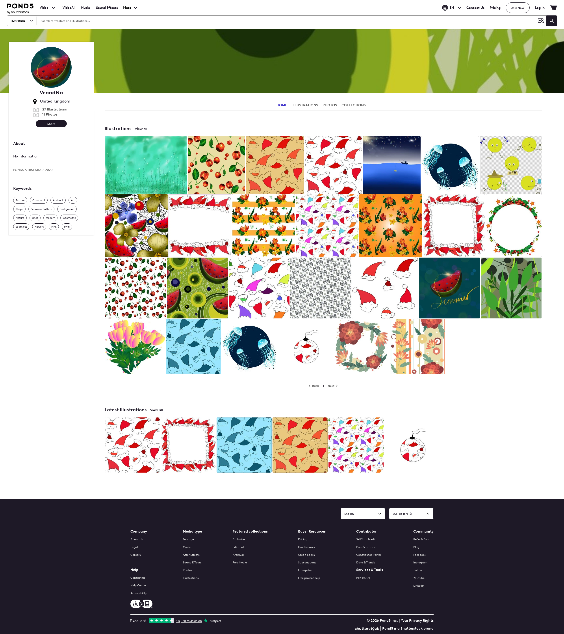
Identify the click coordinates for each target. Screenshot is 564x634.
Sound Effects (107, 10)
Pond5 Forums (365, 547)
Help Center (138, 585)
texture (20, 200)
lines (35, 217)
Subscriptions (307, 562)
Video (44, 8)
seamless (21, 226)
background (67, 208)
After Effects (191, 554)
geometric (69, 217)
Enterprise (305, 570)
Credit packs (306, 554)
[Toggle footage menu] (53, 7)
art (73, 200)
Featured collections (250, 531)
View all (141, 129)
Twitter (417, 570)
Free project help (309, 578)
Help (134, 570)
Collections (353, 105)
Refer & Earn (421, 539)
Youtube (419, 578)
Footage (188, 539)
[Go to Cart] (553, 7)
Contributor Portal (368, 554)
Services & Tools (369, 570)
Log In (540, 8)
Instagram (420, 562)
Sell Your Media (366, 539)
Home (281, 105)
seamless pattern (41, 208)
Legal (134, 547)
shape (19, 208)
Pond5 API (363, 577)
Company (138, 531)
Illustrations (191, 578)
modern (50, 217)
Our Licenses (306, 547)
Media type (192, 531)
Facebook (419, 554)
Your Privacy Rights (417, 620)
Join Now (517, 7)
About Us (136, 539)
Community (423, 531)
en (452, 8)
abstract (58, 200)
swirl (67, 226)
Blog (416, 547)
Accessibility (138, 593)
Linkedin (419, 585)
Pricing (495, 8)
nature (20, 217)
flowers (39, 226)
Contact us (137, 577)
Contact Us (475, 8)
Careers (135, 554)
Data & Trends (365, 562)
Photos (187, 570)
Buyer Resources (312, 531)
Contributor (366, 531)
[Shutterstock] (367, 628)
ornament (38, 200)
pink (53, 226)
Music (187, 547)
